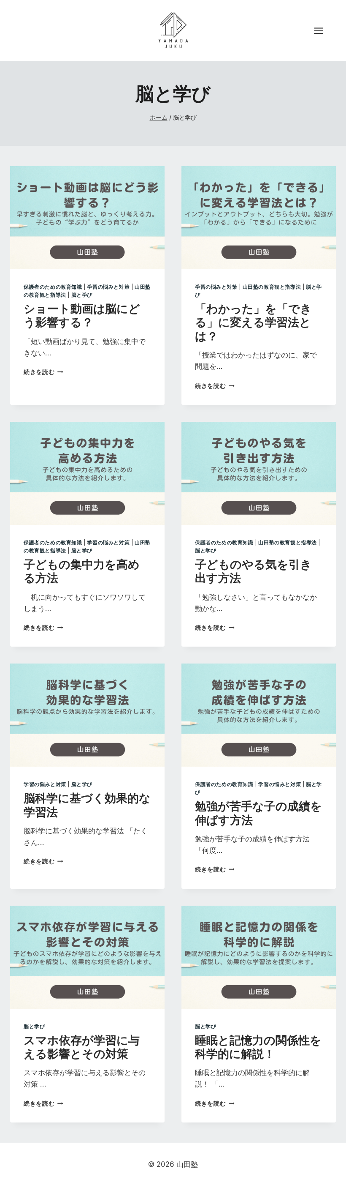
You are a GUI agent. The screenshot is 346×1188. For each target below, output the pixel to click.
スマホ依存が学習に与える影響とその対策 (82, 1046)
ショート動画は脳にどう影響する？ (82, 314)
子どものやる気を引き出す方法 (253, 570)
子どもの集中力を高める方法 (82, 570)
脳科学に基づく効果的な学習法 (87, 804)
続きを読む (43, 372)
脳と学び (81, 295)
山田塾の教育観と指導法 (272, 287)
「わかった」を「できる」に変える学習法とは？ (253, 321)
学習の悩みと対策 (108, 287)
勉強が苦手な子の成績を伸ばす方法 (258, 812)
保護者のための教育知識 (53, 287)
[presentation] (87, 217)
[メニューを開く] (323, 30)
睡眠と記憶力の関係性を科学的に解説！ (258, 1046)
